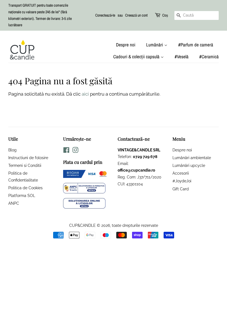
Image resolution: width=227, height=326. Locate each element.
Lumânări (155, 44)
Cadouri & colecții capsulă (137, 56)
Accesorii (180, 173)
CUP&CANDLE (82, 225)
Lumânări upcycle (188, 165)
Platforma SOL (21, 195)
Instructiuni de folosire (28, 157)
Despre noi (125, 44)
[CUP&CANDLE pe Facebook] (66, 151)
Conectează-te (105, 15)
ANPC (13, 203)
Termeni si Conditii (24, 165)
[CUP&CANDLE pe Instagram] (75, 151)
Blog (12, 150)
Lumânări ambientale (191, 157)
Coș (165, 15)
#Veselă (182, 56)
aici (85, 94)
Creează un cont (136, 15)
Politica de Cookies (25, 187)
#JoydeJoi (181, 180)
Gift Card (180, 188)
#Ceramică (209, 56)
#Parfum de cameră (195, 44)
